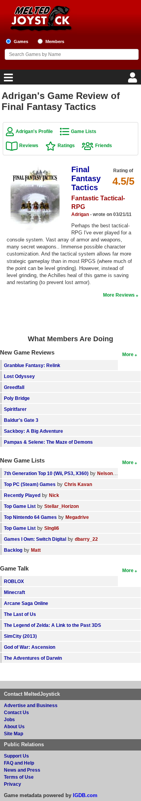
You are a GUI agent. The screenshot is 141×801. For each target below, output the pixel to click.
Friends (103, 145)
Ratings (66, 145)
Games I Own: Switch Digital (35, 539)
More (128, 354)
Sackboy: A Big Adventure (33, 431)
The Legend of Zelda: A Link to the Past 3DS (52, 625)
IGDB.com (85, 795)
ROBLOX (14, 581)
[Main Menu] (7, 80)
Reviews (28, 145)
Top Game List (20, 506)
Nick (54, 495)
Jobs (9, 719)
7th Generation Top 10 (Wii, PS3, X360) (46, 473)
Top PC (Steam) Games (30, 484)
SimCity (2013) (20, 636)
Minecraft (14, 592)
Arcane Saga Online (26, 603)
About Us (14, 726)
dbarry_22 (86, 539)
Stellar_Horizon (61, 506)
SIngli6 (51, 528)
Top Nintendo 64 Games (30, 517)
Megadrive (77, 517)
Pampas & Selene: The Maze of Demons (48, 442)
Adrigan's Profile (34, 131)
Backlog (13, 550)
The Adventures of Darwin (33, 658)
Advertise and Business (31, 705)
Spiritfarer (15, 409)
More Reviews (119, 294)
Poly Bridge (17, 398)
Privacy (12, 784)
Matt (36, 550)
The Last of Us (20, 614)
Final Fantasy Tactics (86, 178)
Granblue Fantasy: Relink (32, 365)
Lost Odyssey (19, 376)
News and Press (22, 769)
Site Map (13, 733)
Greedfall (14, 387)
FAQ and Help (19, 762)
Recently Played (22, 495)
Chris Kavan (78, 484)
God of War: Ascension (29, 647)
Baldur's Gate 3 (21, 420)
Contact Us (16, 712)
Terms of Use (19, 776)
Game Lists (83, 131)
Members (54, 41)
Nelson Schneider (117, 473)
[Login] (133, 80)
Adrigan (80, 214)
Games (21, 41)
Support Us (16, 755)
